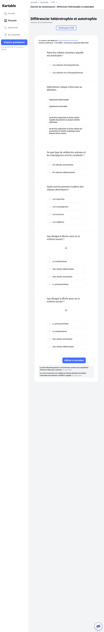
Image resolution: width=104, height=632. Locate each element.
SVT (53, 2)
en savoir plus (67, 370)
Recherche (13, 27)
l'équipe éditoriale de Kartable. (67, 40)
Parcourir (12, 20)
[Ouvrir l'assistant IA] (98, 626)
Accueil (11, 13)
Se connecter (14, 35)
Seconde (44, 2)
